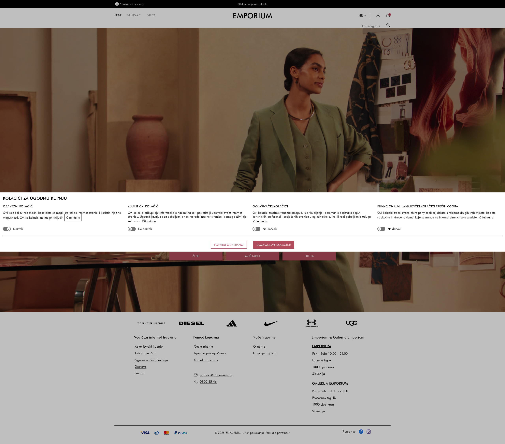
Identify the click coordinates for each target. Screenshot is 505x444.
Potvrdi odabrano (228, 245)
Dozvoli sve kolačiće (273, 245)
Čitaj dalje (73, 217)
